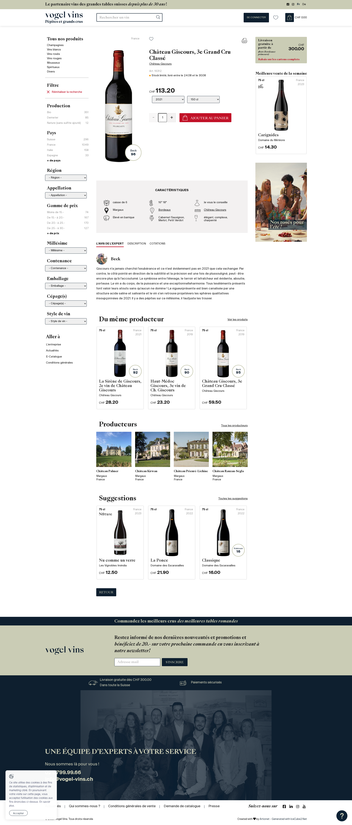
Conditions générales (59, 362)
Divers (51, 71)
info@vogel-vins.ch (69, 779)
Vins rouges (54, 58)
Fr (298, 4)
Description (136, 243)
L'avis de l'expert (110, 243)
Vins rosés (53, 54)
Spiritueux (53, 67)
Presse (214, 806)
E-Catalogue (54, 356)
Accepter (18, 813)
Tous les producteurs (234, 425)
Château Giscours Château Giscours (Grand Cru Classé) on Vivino (190, 134)
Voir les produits (238, 319)
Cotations (157, 243)
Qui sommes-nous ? (84, 806)
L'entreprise (53, 344)
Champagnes (55, 45)
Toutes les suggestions (233, 498)
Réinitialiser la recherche (67, 92)
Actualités (52, 350)
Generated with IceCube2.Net (289, 819)
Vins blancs (54, 49)
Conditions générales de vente (132, 806)
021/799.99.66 (63, 773)
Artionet (265, 819)
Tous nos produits (65, 39)
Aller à (53, 337)
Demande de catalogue (182, 806)
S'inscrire (175, 662)
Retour (106, 592)
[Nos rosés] (281, 202)
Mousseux (53, 62)
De (304, 4)
